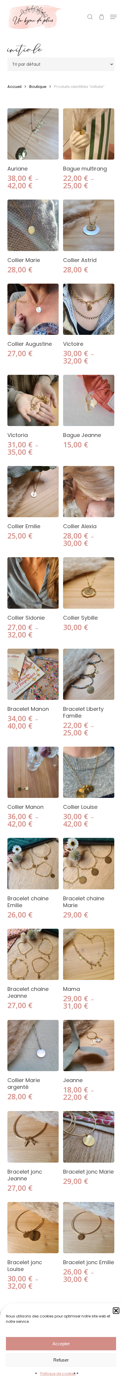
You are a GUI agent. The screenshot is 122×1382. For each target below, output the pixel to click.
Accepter (61, 1343)
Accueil (14, 86)
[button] (113, 17)
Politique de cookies (58, 1373)
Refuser (61, 1359)
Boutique (37, 86)
